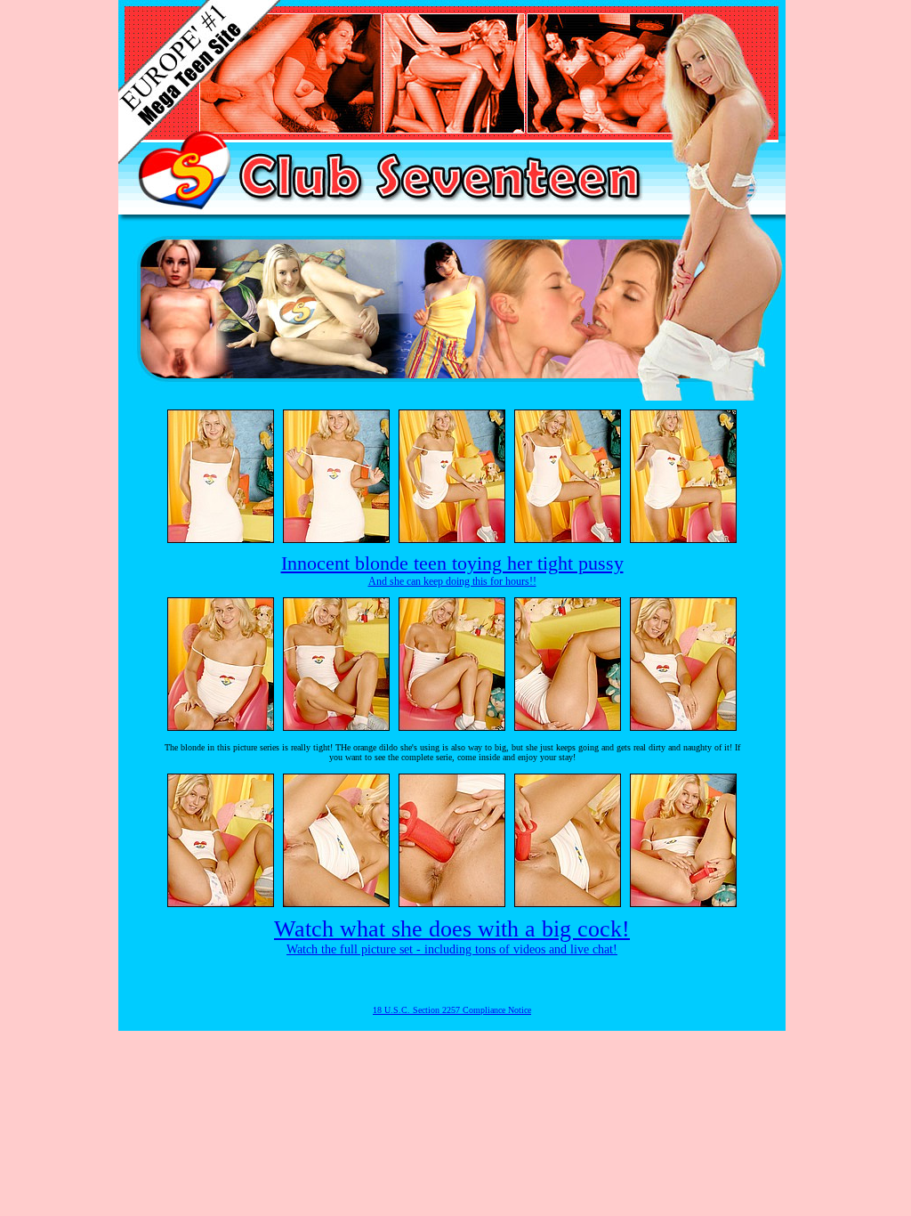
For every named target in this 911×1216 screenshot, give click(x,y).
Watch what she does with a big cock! (452, 929)
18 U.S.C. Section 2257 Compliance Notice (452, 1010)
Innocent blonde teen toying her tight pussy (452, 563)
